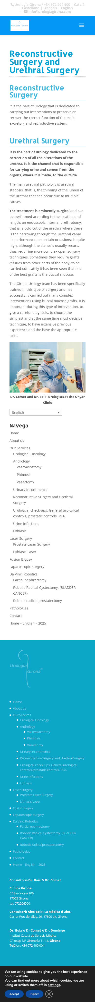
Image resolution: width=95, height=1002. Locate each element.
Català (79, 4)
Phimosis (24, 474)
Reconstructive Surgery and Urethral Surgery (52, 758)
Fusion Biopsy (21, 559)
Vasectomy (25, 482)
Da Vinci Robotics (24, 574)
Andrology (21, 461)
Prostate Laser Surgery (31, 544)
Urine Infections (26, 523)
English (67, 8)
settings (54, 985)
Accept (14, 994)
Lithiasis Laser (24, 551)
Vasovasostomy (29, 467)
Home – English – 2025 (28, 623)
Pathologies (19, 608)
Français (50, 8)
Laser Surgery (21, 538)
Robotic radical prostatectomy (37, 600)
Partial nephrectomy (29, 580)
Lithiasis (20, 531)
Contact (16, 615)
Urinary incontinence (30, 489)
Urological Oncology (29, 454)
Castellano (30, 8)
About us (17, 440)
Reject (34, 994)
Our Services (20, 448)
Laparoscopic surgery (27, 566)
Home (14, 433)
